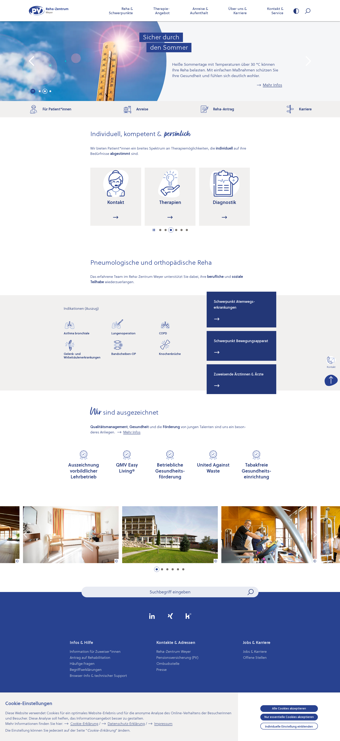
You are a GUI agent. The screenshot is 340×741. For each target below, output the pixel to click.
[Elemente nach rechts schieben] (263, 200)
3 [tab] (50, 91)
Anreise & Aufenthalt (199, 10)
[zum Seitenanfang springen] (331, 380)
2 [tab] (44, 91)
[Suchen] (251, 592)
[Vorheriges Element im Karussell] (32, 61)
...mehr (115, 217)
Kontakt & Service (275, 10)
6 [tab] (187, 230)
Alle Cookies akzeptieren (289, 708)
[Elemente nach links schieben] (77, 200)
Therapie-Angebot (161, 10)
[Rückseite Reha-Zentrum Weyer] (170, 534)
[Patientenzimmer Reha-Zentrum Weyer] (71, 534)
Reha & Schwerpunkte (121, 10)
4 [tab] (176, 230)
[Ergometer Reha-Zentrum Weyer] (269, 534)
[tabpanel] (170, 61)
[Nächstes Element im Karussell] (308, 61)
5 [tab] (181, 230)
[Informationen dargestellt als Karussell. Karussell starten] (154, 230)
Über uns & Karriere (237, 10)
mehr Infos (217, 319)
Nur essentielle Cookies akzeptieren (289, 717)
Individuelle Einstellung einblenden (289, 726)
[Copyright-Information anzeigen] (17, 561)
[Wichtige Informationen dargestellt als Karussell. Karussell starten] (33, 91)
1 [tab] (40, 91)
